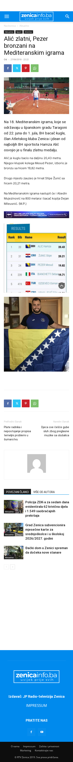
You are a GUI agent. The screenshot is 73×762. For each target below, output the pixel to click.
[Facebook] (8, 68)
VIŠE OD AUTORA (44, 492)
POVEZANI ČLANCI (17, 492)
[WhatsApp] (35, 68)
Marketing (25, 750)
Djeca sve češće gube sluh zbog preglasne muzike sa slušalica (55, 431)
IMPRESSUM (36, 705)
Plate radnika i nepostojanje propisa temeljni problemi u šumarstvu (17, 433)
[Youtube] (42, 732)
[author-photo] (36, 472)
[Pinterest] (26, 68)
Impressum (29, 746)
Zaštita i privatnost (49, 746)
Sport (19, 31)
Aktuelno (24, 25)
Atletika (28, 31)
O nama (15, 746)
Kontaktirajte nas (44, 750)
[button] (6, 16)
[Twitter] (17, 68)
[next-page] (12, 566)
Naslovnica (10, 25)
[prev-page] (6, 566)
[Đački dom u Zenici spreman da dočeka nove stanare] (13, 552)
